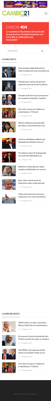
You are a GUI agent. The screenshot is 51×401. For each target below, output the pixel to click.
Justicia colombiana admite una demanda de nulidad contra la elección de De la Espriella (31, 142)
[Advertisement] (25, 231)
